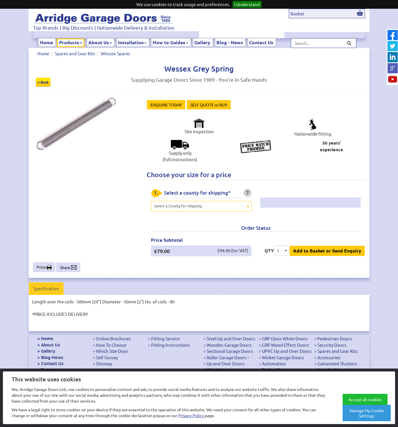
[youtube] (393, 79)
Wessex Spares (115, 53)
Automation (274, 363)
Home (46, 42)
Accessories (329, 357)
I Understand (247, 4)
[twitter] (393, 46)
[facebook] (393, 35)
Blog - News (229, 42)
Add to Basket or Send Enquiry (327, 251)
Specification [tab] (46, 288)
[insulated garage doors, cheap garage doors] (103, 17)
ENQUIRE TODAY (166, 104)
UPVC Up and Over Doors (287, 351)
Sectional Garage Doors (230, 351)
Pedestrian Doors (334, 338)
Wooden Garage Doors (229, 345)
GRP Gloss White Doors (285, 338)
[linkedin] (393, 57)
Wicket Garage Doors (283, 357)
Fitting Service (165, 338)
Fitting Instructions (170, 345)
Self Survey (107, 357)
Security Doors (331, 345)
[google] (393, 68)
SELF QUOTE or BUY (208, 104)
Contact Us (261, 42)
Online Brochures (113, 338)
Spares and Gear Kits (75, 53)
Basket (297, 13)
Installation (131, 42)
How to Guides (169, 42)
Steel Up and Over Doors (231, 338)
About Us (98, 42)
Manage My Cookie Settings (366, 413)
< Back (43, 82)
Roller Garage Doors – (228, 357)
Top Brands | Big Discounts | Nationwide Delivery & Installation (104, 27)
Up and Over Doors (225, 363)
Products (69, 42)
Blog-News (52, 357)
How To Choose (111, 345)
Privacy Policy (191, 415)
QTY (269, 250)
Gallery (202, 42)
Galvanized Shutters (337, 363)
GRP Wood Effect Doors (285, 345)
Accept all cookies (365, 399)
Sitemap (104, 363)
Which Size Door (112, 351)
